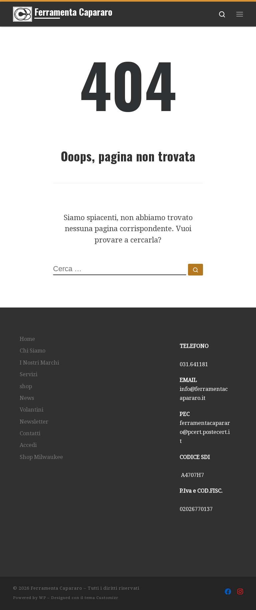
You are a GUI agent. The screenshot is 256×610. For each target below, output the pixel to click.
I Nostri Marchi (39, 363)
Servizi (28, 374)
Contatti (30, 433)
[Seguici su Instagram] (240, 592)
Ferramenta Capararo (56, 588)
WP (42, 598)
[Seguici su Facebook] (228, 592)
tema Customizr (101, 598)
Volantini (31, 410)
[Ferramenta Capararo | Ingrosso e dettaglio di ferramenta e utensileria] (22, 12)
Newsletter (34, 422)
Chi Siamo (32, 351)
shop (26, 386)
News (27, 398)
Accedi (28, 445)
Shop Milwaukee (41, 457)
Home (27, 339)
